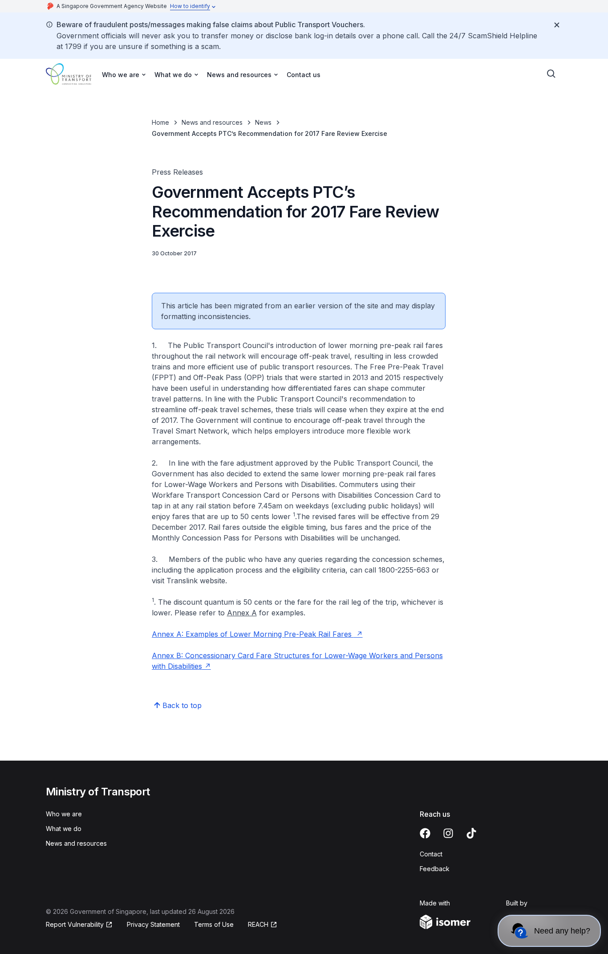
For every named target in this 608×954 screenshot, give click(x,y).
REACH (258, 924)
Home (160, 122)
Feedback (435, 868)
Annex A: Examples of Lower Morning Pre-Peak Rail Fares (253, 634)
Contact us (303, 74)
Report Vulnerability (75, 924)
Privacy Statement (153, 924)
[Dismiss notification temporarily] (556, 25)
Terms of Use (214, 924)
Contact (431, 854)
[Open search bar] (551, 74)
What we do (63, 828)
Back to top (182, 705)
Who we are (64, 814)
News (263, 122)
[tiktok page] (471, 833)
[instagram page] (448, 833)
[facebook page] (425, 833)
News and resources (212, 122)
